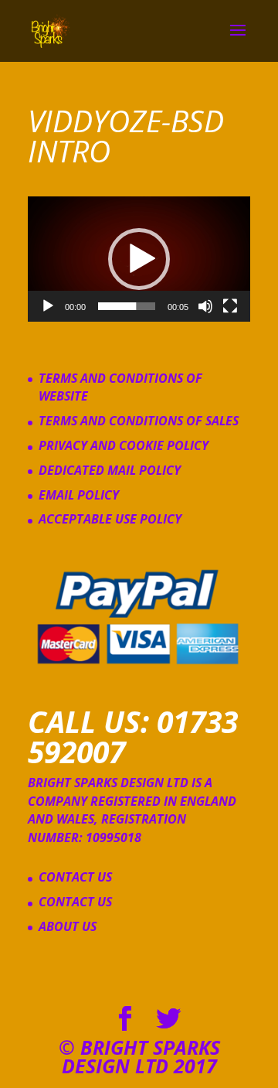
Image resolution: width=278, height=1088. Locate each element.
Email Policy (79, 494)
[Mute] (205, 306)
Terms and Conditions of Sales (139, 420)
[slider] (126, 306)
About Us (68, 926)
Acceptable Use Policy (110, 518)
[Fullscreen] (230, 306)
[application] (139, 259)
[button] (139, 259)
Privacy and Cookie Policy (123, 445)
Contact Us (75, 876)
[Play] (48, 306)
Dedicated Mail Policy (110, 470)
